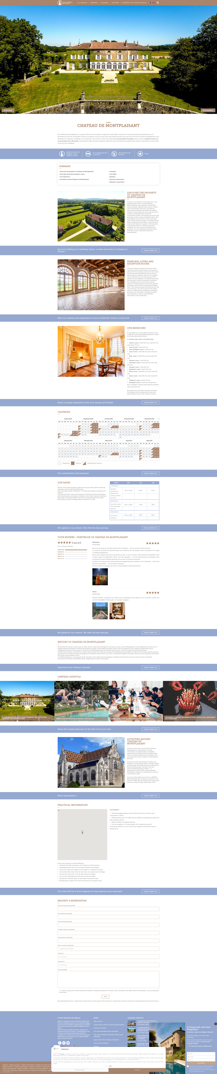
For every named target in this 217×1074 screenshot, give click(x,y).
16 (85, 429)
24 (59, 434)
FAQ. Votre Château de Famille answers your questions (108, 1035)
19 (100, 432)
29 (82, 434)
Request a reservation (117, 182)
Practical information (117, 179)
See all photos (208, 110)
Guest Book (8, 110)
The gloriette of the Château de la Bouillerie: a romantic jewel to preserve (147, 1037)
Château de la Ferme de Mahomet (46, 1065)
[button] (59, 216)
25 (62, 434)
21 (79, 432)
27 (68, 434)
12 (100, 429)
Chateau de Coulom (24, 1070)
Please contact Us (150, 250)
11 (91, 426)
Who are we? (98, 1021)
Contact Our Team (100, 1028)
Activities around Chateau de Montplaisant (74, 179)
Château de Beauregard (21, 1066)
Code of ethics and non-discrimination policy (109, 1024)
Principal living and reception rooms (72, 174)
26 (65, 434)
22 (82, 432)
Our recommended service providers (106, 1031)
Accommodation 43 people (100, 153)
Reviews (112, 177)
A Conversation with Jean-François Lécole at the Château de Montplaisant (147, 1029)
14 (79, 429)
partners (62, 1054)
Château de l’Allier (14, 1065)
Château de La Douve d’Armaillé (38, 1068)
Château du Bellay (22, 1068)
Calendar (113, 171)
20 (103, 432)
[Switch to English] (154, 2)
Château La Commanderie (38, 1070)
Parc (147, 154)
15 (82, 429)
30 (85, 434)
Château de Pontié (8, 1066)
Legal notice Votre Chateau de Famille (106, 1040)
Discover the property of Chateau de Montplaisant (77, 171)
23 (85, 432)
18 (91, 429)
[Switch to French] (151, 2)
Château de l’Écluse (35, 1066)
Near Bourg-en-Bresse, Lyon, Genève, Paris (73, 153)
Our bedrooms (65, 177)
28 (70, 434)
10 (88, 426)
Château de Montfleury (28, 1065)
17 (88, 429)
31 (59, 437)
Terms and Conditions (101, 1043)
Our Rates (113, 174)
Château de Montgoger (9, 1068)
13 (102, 429)
